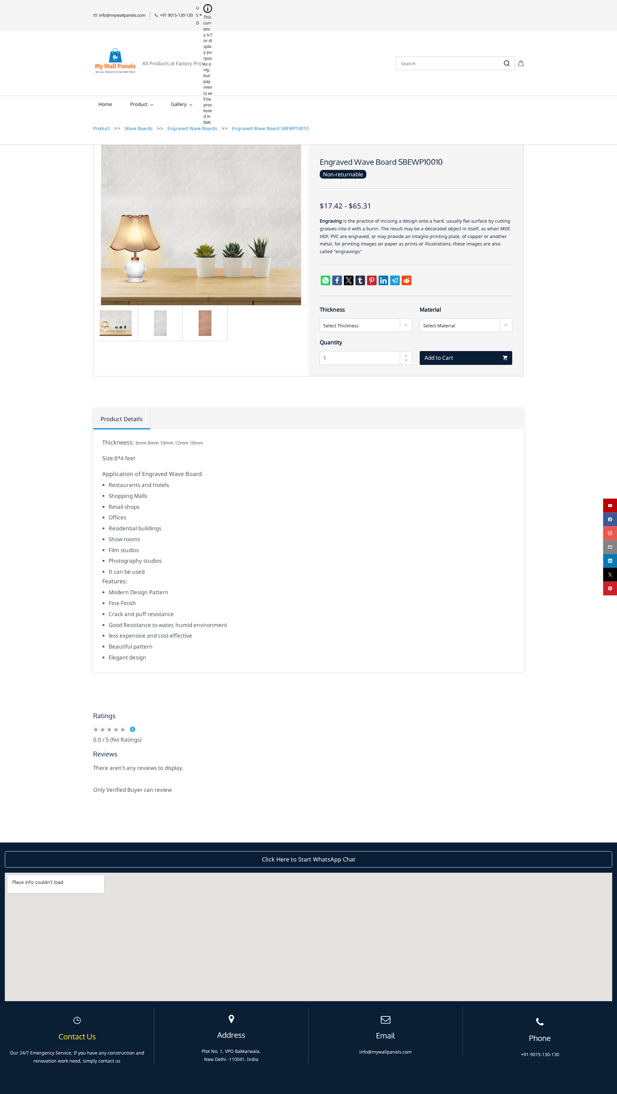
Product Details (122, 419)
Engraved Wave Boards (192, 128)
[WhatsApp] (325, 280)
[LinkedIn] (383, 280)
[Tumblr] (360, 280)
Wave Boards (139, 128)
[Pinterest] (372, 280)
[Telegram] (395, 280)
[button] (308, 859)
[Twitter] (348, 280)
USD (197, 15)
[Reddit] (406, 280)
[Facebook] (337, 280)
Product (101, 128)
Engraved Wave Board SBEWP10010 (270, 128)
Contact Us (77, 1037)
